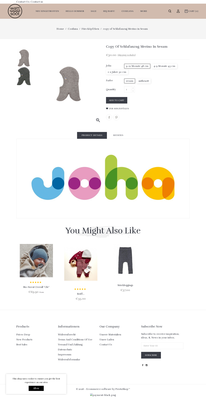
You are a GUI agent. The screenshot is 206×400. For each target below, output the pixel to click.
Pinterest (116, 117)
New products (24, 339)
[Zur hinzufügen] (44, 270)
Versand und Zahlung (70, 344)
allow (36, 388)
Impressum (64, 354)
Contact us (37, 1)
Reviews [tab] (118, 135)
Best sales (21, 344)
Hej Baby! (109, 11)
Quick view (36, 270)
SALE (94, 11)
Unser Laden (107, 339)
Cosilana (127, 11)
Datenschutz (65, 349)
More (143, 11)
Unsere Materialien (110, 334)
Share (109, 117)
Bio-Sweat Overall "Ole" (36, 287)
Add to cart (116, 100)
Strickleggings (125, 285)
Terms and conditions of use (75, 339)
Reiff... (80, 293)
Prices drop (23, 334)
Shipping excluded (126, 55)
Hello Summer (75, 11)
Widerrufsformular (69, 359)
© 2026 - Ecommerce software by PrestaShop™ (103, 389)
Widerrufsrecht (67, 334)
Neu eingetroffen (47, 11)
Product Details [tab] (92, 135)
